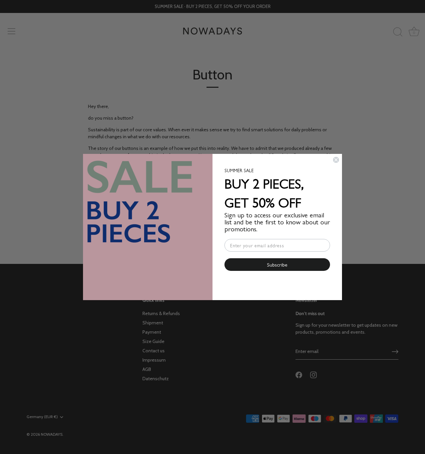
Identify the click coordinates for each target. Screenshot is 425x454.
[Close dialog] (336, 160)
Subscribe (277, 264)
